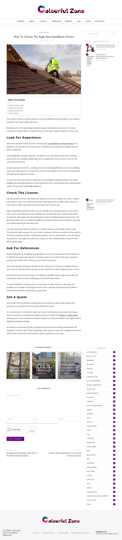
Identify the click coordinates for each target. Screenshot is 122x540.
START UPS (90, 479)
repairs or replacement (68, 315)
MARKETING (91, 442)
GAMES (89, 410)
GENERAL (90, 414)
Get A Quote (13, 113)
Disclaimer (63, 533)
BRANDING (90, 360)
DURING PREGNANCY (94, 385)
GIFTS (89, 418)
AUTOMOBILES (92, 352)
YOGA (89, 504)
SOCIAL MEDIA (92, 467)
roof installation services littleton (60, 143)
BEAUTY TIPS (91, 356)
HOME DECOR (56, 21)
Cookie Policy (49, 533)
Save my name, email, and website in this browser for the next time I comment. (33, 423)
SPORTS (89, 475)
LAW (88, 434)
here (20, 241)
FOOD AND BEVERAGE (94, 405)
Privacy (36, 533)
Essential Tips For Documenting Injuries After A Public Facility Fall (105, 56)
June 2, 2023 (43, 41)
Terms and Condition (80, 533)
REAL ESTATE (91, 455)
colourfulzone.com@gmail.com (107, 534)
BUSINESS (20, 21)
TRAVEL (88, 21)
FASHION (90, 397)
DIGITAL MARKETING (94, 381)
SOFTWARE (91, 471)
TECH (79, 21)
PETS (88, 451)
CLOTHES (90, 373)
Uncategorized (92, 492)
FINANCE (90, 401)
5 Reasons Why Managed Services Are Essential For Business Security (65, 454)
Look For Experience (16, 105)
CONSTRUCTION (92, 377)
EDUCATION (91, 389)
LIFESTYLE (43, 21)
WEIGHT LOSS (91, 500)
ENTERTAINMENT (92, 393)
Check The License (16, 108)
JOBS (88, 430)
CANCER (89, 368)
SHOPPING (68, 21)
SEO (88, 459)
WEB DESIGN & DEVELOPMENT (97, 496)
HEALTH (32, 21)
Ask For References (16, 111)
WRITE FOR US (100, 21)
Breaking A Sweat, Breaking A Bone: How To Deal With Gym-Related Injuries (22, 454)
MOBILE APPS (91, 447)
